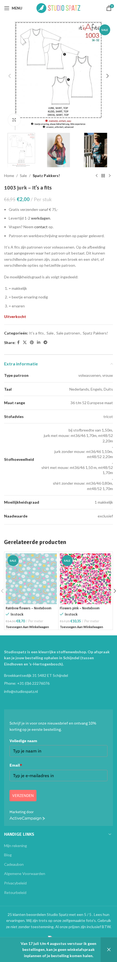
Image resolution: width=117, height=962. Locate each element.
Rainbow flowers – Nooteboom (28, 608)
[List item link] (58, 683)
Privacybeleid (15, 883)
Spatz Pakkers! (46, 175)
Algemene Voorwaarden (24, 873)
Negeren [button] (109, 949)
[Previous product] (96, 176)
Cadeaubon (14, 864)
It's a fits (36, 333)
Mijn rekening (15, 845)
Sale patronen (68, 333)
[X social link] (24, 342)
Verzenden (23, 795)
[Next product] (109, 176)
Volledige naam (23, 740)
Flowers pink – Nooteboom (80, 608)
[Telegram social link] (45, 342)
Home (9, 175)
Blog (8, 854)
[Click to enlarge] (14, 120)
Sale (23, 175)
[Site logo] (58, 7)
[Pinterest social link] (31, 342)
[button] (9, 75)
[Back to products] (103, 176)
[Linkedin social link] (38, 342)
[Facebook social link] (18, 342)
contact (41, 226)
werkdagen (40, 218)
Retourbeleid (15, 892)
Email (16, 765)
